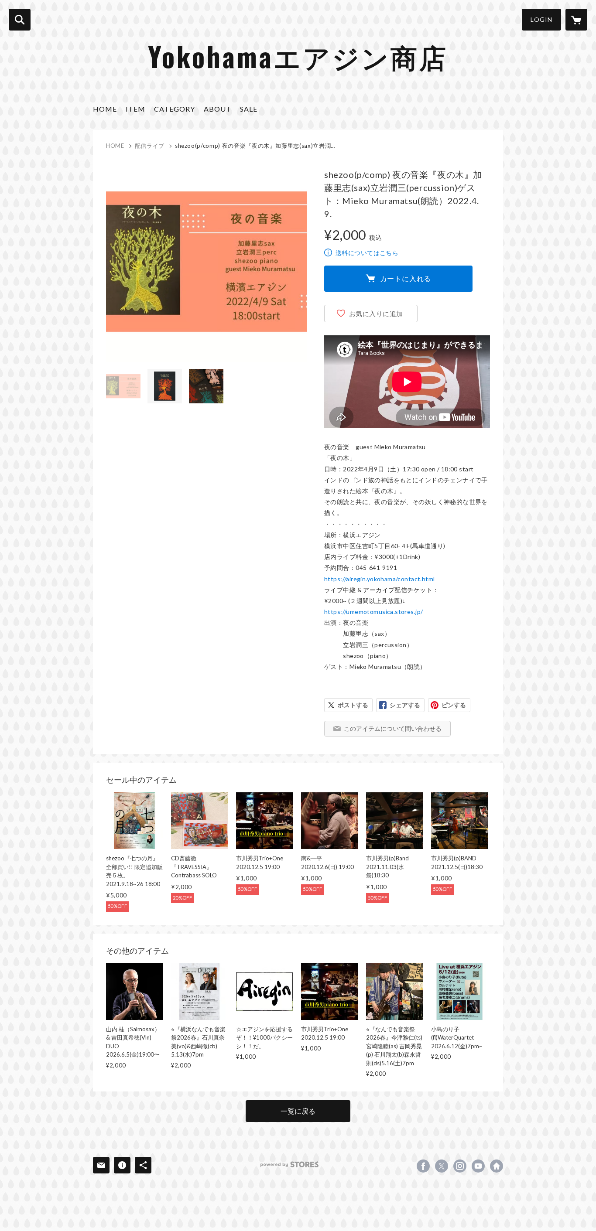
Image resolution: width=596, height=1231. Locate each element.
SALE (248, 109)
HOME (105, 109)
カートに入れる (406, 278)
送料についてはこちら (367, 252)
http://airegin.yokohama (496, 1166)
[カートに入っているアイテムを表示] (576, 20)
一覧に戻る (298, 1111)
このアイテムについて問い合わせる (393, 728)
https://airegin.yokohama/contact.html (379, 579)
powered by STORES (289, 1164)
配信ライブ (149, 145)
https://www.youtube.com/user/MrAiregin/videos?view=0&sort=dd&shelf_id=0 (478, 1166)
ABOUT (217, 109)
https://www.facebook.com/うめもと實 (423, 1166)
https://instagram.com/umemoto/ (459, 1166)
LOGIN (541, 19)
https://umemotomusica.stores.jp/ (373, 611)
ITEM (135, 109)
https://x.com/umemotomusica (441, 1166)
